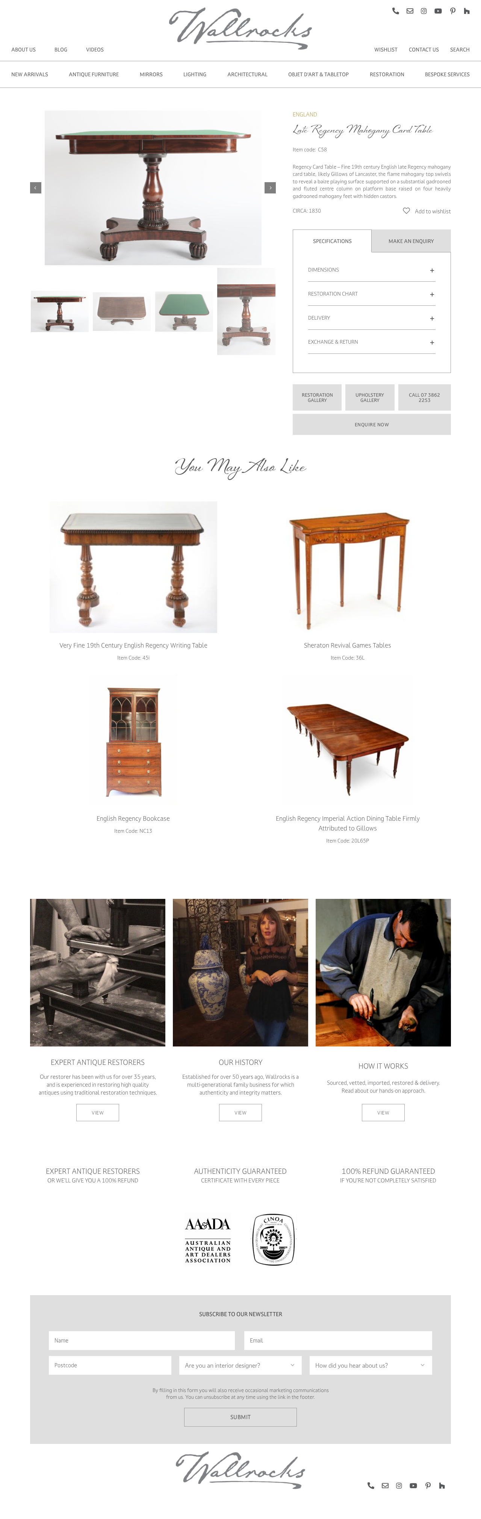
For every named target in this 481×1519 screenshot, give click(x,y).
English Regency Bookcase (133, 818)
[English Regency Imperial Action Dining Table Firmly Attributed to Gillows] (347, 740)
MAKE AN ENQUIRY (411, 241)
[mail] (410, 11)
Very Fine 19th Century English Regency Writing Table (133, 645)
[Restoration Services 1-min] (97, 901)
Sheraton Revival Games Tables (347, 645)
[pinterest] (452, 11)
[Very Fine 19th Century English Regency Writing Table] (133, 567)
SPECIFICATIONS (332, 241)
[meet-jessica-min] (240, 901)
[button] (372, 269)
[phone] (395, 11)
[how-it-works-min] (383, 901)
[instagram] (424, 11)
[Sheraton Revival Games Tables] (347, 567)
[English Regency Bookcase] (133, 740)
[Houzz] (467, 11)
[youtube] (438, 11)
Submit (240, 1417)
